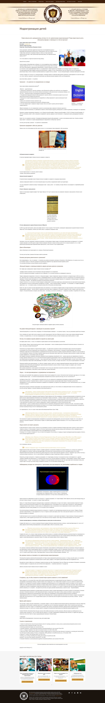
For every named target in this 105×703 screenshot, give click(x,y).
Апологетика (41, 1)
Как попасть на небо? (71, 1)
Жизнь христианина (50, 1)
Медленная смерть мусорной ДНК (44, 674)
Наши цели (80, 1)
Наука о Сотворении (32, 1)
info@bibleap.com (58, 695)
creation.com (27, 44)
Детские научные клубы (60, 1)
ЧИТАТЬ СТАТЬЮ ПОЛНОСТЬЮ (27, 681)
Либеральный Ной (77, 673)
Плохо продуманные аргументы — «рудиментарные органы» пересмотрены (27, 674)
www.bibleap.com (32, 693)
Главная (24, 1)
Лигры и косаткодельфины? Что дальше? (61, 674)
